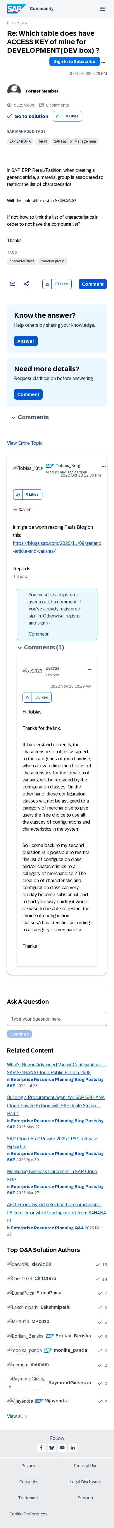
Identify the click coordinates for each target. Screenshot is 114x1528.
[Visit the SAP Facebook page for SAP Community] (41, 1447)
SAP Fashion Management (75, 141)
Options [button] (103, 62)
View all (15, 1416)
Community (41, 8)
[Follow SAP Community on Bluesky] (51, 1447)
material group (52, 261)
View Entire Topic (24, 443)
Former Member (42, 91)
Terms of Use (85, 1465)
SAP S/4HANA (20, 141)
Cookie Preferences (28, 1514)
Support (86, 1498)
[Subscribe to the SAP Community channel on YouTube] (62, 1447)
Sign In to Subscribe (74, 61)
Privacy (28, 1465)
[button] (57, 116)
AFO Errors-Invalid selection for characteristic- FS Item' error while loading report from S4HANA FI (56, 1212)
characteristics (22, 261)
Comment (93, 284)
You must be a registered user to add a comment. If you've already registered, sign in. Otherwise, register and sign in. (55, 608)
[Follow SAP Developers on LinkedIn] (72, 1447)
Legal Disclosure (85, 1481)
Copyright (28, 1481)
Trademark (28, 1498)
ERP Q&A (19, 23)
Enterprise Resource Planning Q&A (47, 1228)
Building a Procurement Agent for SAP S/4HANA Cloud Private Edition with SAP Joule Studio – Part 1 (56, 1105)
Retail (42, 141)
